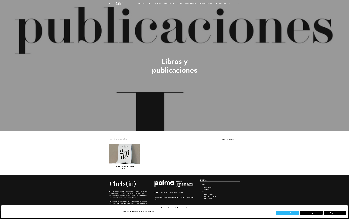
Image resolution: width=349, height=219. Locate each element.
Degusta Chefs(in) (205, 3)
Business (204, 192)
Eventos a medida (208, 194)
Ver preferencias (335, 213)
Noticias (158, 3)
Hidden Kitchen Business (210, 196)
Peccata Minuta (207, 189)
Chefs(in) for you (208, 198)
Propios (203, 184)
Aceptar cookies (288, 213)
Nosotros (141, 3)
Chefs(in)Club (190, 3)
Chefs (150, 3)
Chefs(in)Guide (220, 3)
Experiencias (169, 3)
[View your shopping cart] (234, 3)
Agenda (180, 3)
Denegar (311, 213)
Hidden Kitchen (207, 187)
